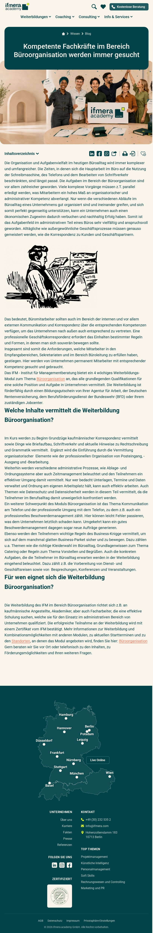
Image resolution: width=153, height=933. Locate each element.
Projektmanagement (94, 857)
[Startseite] (63, 33)
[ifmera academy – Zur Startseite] (17, 7)
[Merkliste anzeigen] (103, 6)
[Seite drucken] (125, 153)
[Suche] (94, 6)
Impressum (72, 920)
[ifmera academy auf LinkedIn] (54, 865)
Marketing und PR (92, 888)
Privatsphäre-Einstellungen (99, 920)
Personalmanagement (95, 869)
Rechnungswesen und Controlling (103, 882)
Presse (67, 838)
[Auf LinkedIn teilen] (92, 153)
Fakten (67, 832)
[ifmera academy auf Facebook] (69, 865)
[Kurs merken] (143, 153)
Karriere (67, 826)
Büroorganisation (51, 379)
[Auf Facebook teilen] (99, 153)
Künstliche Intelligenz (95, 863)
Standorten (21, 641)
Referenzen (64, 845)
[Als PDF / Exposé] (132, 153)
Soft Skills (87, 875)
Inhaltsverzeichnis (19, 153)
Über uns (66, 820)
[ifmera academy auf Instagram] (62, 865)
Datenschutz (55, 920)
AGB (40, 920)
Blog (88, 33)
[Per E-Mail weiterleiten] (114, 153)
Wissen (75, 33)
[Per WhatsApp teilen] (106, 153)
